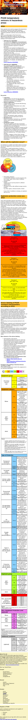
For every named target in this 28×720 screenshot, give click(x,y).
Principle (8, 8)
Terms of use (6, 684)
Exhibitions (11, 12)
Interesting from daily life (9, 703)
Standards (13, 10)
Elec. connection (20, 10)
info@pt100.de (6, 676)
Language (22, 12)
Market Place (6, 700)
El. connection (6, 699)
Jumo (4, 713)
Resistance (18, 8)
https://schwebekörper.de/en (12, 664)
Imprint (4, 682)
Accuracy (4, 10)
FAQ (4, 685)
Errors (8, 10)
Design (12, 8)
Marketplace (5, 12)
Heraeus (5, 712)
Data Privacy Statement (8, 683)
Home (3, 8)
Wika (4, 714)
